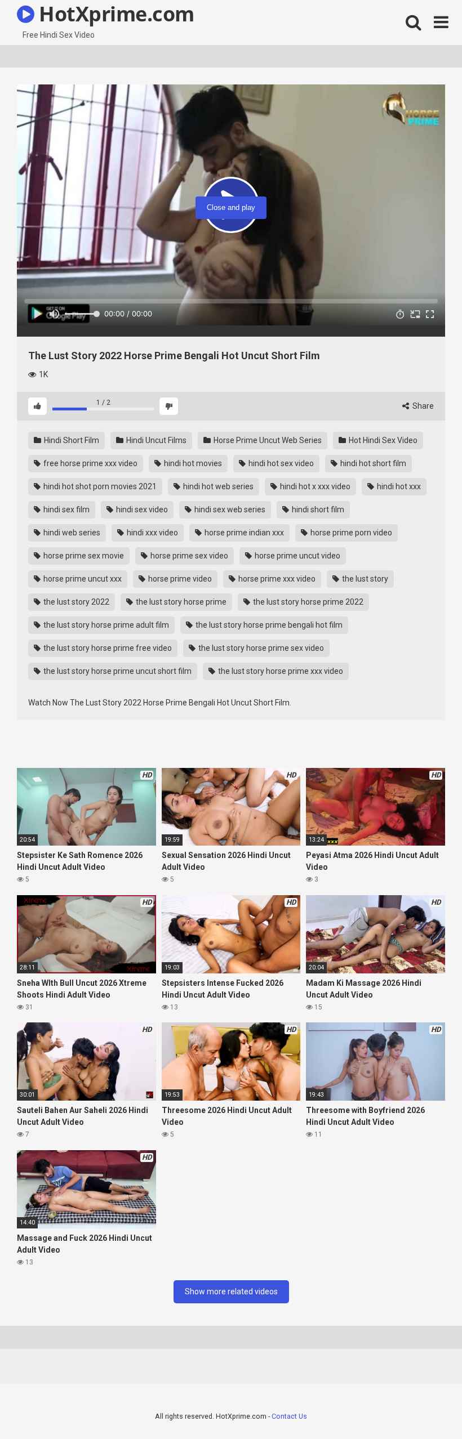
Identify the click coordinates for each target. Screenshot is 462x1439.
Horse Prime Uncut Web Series (267, 440)
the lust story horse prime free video (107, 648)
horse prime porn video (350, 532)
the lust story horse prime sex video (260, 648)
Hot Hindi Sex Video (382, 440)
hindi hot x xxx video (314, 486)
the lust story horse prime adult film (105, 624)
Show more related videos (231, 1291)
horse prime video (179, 578)
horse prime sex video (188, 555)
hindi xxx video (151, 532)
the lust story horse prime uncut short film (117, 671)
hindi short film (317, 509)
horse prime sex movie (83, 555)
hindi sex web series (229, 509)
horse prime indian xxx (243, 532)
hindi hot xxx (398, 486)
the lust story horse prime (180, 601)
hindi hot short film (372, 463)
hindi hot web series (217, 486)
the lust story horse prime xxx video (279, 671)
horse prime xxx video (276, 578)
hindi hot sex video (280, 463)
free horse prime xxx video (89, 463)
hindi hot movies (192, 463)
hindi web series (71, 532)
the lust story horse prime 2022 (307, 601)
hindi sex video (141, 509)
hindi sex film (66, 509)
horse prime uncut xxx (82, 578)
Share (422, 405)
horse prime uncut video (296, 555)
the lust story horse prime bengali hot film (268, 624)
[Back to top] (424, 1404)
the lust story (364, 578)
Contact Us (289, 1416)
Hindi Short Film (70, 440)
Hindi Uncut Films (155, 440)
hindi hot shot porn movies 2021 (99, 486)
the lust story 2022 (75, 601)
